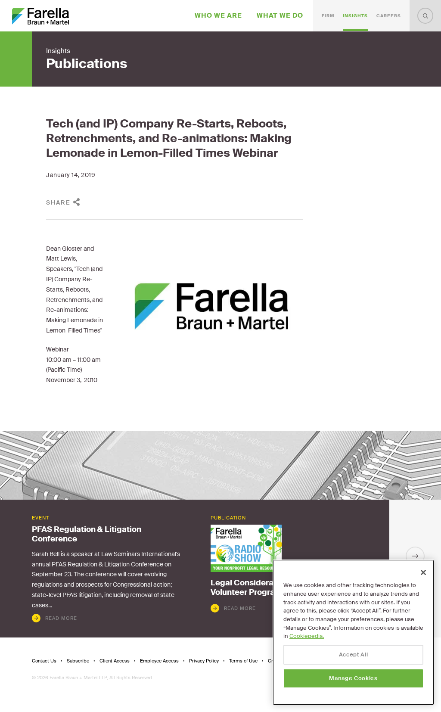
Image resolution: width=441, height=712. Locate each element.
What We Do (280, 15)
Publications (86, 63)
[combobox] (425, 16)
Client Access (114, 661)
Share (58, 202)
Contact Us (44, 661)
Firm (328, 16)
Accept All (353, 654)
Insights (355, 16)
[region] (353, 632)
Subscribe (78, 661)
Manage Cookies (353, 678)
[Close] (423, 572)
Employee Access (159, 661)
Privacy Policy (204, 661)
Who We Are (218, 15)
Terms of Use (243, 661)
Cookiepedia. (306, 636)
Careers (388, 16)
